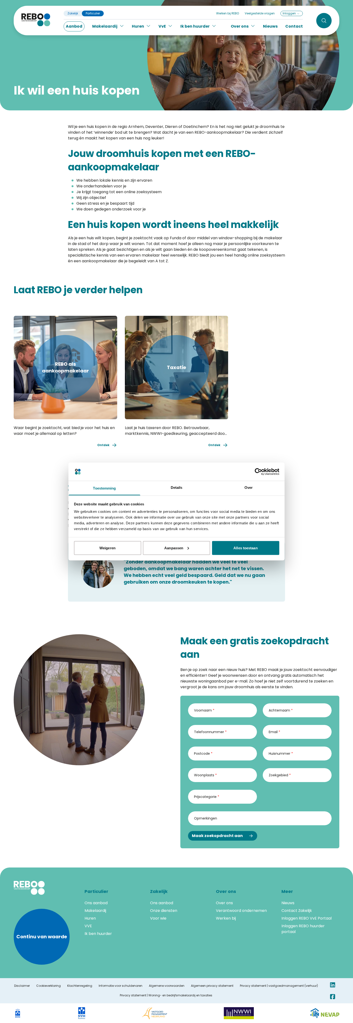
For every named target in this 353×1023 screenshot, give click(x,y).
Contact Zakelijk (296, 910)
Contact (294, 26)
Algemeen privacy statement (212, 986)
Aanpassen (173, 548)
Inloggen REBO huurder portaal (303, 928)
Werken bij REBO (227, 13)
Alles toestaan (245, 548)
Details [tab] (177, 487)
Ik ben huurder (98, 933)
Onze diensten (163, 910)
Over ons (224, 903)
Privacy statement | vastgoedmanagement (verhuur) (279, 986)
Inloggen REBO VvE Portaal (306, 918)
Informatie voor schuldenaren (120, 986)
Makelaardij (95, 910)
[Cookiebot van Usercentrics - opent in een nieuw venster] (258, 471)
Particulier (93, 13)
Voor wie (158, 918)
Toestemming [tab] (104, 488)
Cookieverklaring (48, 986)
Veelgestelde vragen (260, 13)
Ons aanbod (96, 903)
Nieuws (270, 26)
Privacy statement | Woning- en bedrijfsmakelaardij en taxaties (166, 995)
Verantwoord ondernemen (241, 910)
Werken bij (226, 918)
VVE (88, 926)
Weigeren (107, 548)
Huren (90, 918)
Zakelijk (72, 13)
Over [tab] (248, 487)
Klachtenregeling (79, 986)
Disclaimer (22, 986)
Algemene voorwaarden (166, 986)
